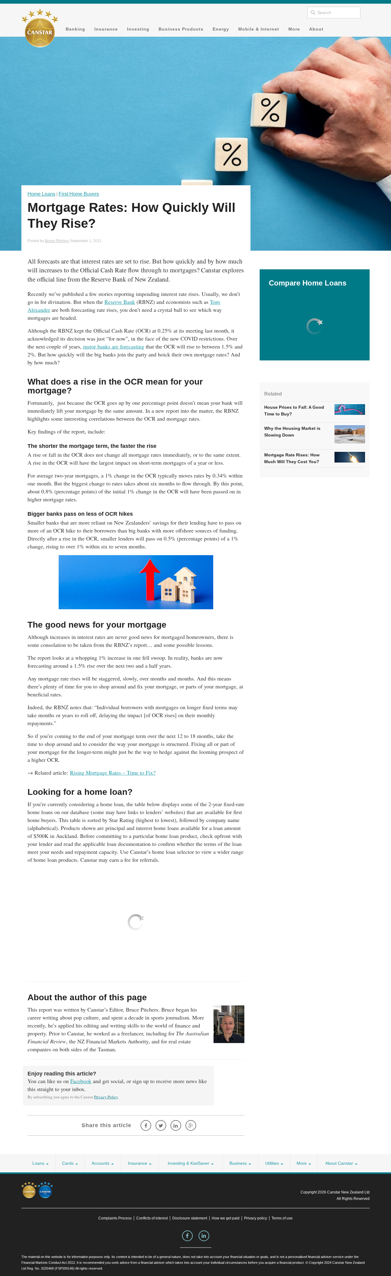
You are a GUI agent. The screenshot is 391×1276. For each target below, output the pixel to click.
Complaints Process (115, 1218)
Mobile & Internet (258, 29)
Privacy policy (255, 1218)
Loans (39, 1163)
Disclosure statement (189, 1218)
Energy (221, 29)
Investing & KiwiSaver (189, 1163)
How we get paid (225, 1218)
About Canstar (339, 1163)
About (316, 29)
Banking (75, 29)
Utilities (272, 1163)
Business (238, 1163)
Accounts (101, 1163)
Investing (138, 29)
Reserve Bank (119, 301)
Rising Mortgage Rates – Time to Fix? (112, 772)
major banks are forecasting (113, 346)
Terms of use (282, 1218)
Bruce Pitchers (57, 241)
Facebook (80, 1081)
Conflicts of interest (152, 1218)
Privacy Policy (106, 1097)
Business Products (181, 29)
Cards (68, 1163)
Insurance (106, 29)
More (294, 29)
